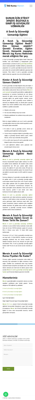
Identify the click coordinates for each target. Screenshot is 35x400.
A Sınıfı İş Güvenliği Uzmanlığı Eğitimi (17, 33)
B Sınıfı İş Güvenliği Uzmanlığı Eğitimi (12, 291)
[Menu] (30, 6)
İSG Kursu (9, 304)
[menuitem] (30, 6)
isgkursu (30, 38)
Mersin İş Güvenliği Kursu (17, 38)
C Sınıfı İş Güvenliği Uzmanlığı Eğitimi (12, 295)
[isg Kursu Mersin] (14, 6)
